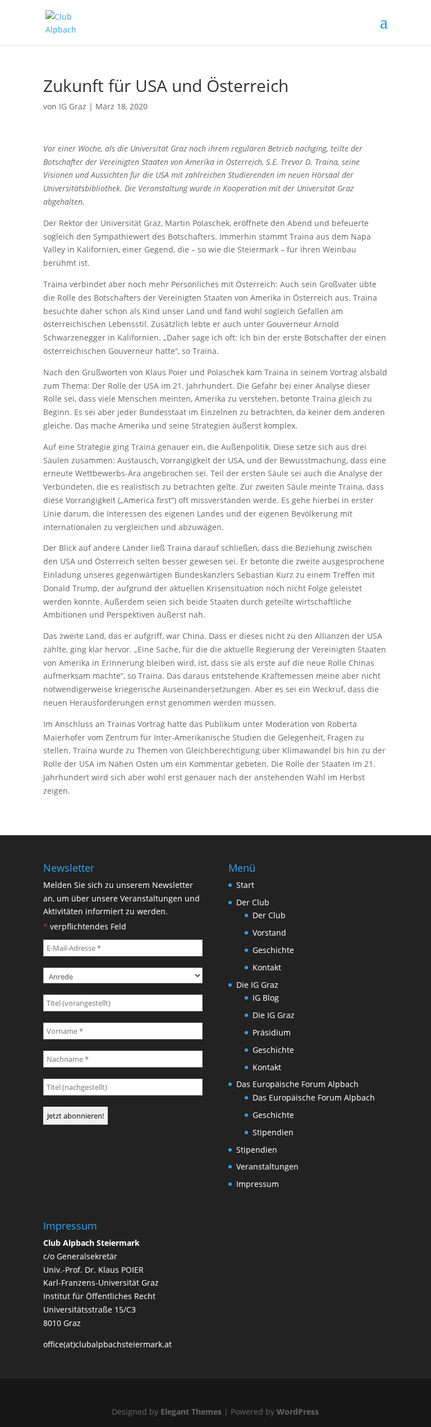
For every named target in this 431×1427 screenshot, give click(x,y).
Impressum (257, 1184)
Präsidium (272, 1032)
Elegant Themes (191, 1411)
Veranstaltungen (267, 1166)
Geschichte (273, 950)
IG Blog (266, 997)
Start (245, 885)
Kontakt (267, 967)
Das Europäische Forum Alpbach (297, 1084)
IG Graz (72, 106)
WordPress (298, 1411)
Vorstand (269, 932)
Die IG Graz (257, 984)
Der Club (252, 902)
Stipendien (273, 1132)
